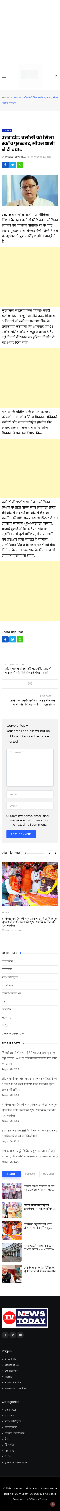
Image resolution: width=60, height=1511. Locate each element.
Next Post (45, 696)
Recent (11, 1173)
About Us (10, 1359)
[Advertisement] (30, 31)
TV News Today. (37, 1499)
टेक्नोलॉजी (8, 985)
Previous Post (16, 664)
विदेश (5, 1025)
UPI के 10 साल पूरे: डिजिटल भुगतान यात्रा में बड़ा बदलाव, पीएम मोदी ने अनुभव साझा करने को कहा (40, 1273)
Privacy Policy (13, 1382)
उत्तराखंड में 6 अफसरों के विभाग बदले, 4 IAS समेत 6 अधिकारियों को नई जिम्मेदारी (40, 1249)
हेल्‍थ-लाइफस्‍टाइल (13, 1033)
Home (8, 1376)
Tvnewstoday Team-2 (17, 157)
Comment (48, 1173)
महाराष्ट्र (6, 1017)
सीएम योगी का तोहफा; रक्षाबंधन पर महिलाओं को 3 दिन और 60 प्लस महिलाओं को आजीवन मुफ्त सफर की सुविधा (29, 1084)
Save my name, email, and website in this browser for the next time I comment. (29, 820)
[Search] (56, 76)
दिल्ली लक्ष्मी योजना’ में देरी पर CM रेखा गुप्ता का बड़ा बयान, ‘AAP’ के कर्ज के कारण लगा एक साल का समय (29, 1058)
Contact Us (12, 1365)
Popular (30, 1173)
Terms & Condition (16, 1388)
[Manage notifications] (52, 1504)
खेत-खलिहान (10, 977)
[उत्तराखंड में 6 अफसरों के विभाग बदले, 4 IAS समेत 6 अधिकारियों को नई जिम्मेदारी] (12, 1252)
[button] (49, 853)
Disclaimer (11, 1370)
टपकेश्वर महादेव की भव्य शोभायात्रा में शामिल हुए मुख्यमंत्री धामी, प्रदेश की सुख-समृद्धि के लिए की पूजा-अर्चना (29, 922)
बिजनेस (6, 1009)
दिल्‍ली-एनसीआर (11, 993)
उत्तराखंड (6, 912)
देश (4, 1001)
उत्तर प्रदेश (7, 961)
